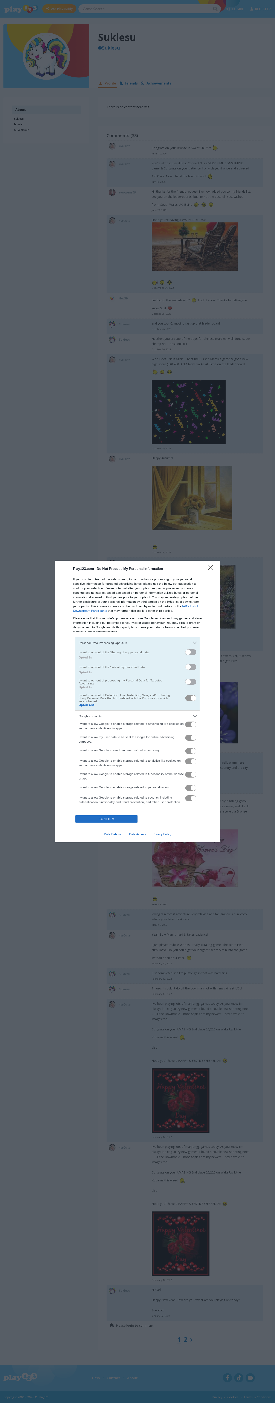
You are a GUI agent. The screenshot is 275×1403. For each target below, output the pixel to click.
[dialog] (137, 701)
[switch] (190, 652)
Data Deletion (113, 834)
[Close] (212, 569)
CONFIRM (107, 819)
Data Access (137, 834)
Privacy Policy (162, 834)
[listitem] (137, 642)
